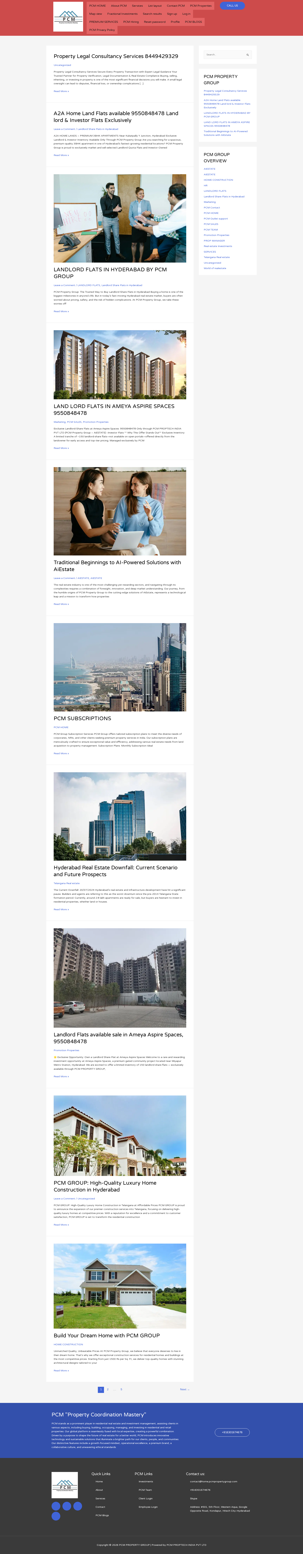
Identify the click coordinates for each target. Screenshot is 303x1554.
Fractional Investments (122, 14)
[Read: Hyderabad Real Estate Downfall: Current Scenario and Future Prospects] (120, 816)
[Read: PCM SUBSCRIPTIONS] (120, 667)
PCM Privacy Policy (102, 30)
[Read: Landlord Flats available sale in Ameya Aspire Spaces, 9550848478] (120, 977)
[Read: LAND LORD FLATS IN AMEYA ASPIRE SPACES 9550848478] (120, 364)
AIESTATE (83, 578)
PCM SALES (74, 421)
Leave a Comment (64, 129)
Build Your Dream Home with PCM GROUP (107, 1335)
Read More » (61, 91)
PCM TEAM (211, 229)
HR (205, 185)
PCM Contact (212, 207)
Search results (152, 14)
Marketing (60, 421)
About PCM (119, 6)
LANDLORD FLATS (89, 285)
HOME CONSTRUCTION (68, 1344)
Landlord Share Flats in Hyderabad (98, 129)
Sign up (172, 14)
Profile (175, 22)
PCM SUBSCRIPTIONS (82, 718)
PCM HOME (97, 6)
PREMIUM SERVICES (103, 22)
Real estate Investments (218, 246)
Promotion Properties (96, 421)
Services (137, 6)
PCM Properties (201, 6)
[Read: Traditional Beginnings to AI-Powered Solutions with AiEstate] (120, 511)
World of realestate (215, 268)
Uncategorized (62, 65)
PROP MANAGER (214, 240)
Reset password (155, 22)
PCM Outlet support (216, 218)
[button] (232, 6)
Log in (186, 14)
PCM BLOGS (193, 22)
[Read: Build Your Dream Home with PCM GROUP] (120, 1285)
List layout (155, 6)
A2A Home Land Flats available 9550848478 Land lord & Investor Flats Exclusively (227, 104)
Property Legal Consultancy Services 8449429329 (116, 56)
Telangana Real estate (67, 883)
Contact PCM (176, 6)
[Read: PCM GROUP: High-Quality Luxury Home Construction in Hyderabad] (120, 1135)
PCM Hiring (131, 22)
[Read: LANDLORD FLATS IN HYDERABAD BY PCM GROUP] (120, 218)
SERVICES (210, 251)
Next (185, 1389)
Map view (95, 14)
